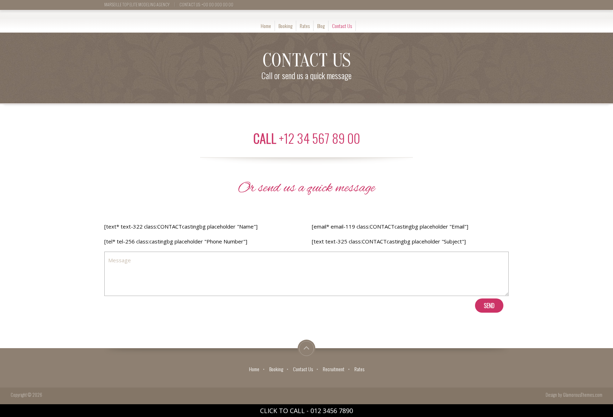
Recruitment (333, 369)
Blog (321, 25)
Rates (305, 25)
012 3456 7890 (331, 410)
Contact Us (342, 25)
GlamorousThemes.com (582, 394)
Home (266, 25)
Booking (285, 25)
